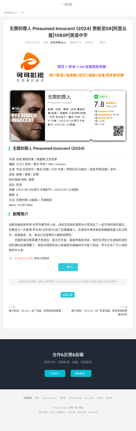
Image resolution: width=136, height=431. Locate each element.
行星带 (63, 398)
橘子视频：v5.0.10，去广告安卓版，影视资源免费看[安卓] (99, 312)
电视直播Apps (10, 12)
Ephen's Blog (75, 398)
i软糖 (68, 4)
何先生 (100, 398)
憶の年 (109, 398)
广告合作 (55, 373)
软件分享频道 (41, 258)
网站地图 (79, 407)
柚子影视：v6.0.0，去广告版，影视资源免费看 (35, 310)
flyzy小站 (89, 398)
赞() (101, 42)
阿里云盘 (68, 294)
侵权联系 (81, 373)
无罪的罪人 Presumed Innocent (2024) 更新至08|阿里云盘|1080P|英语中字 (81, 281)
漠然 (37, 398)
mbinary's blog (49, 398)
